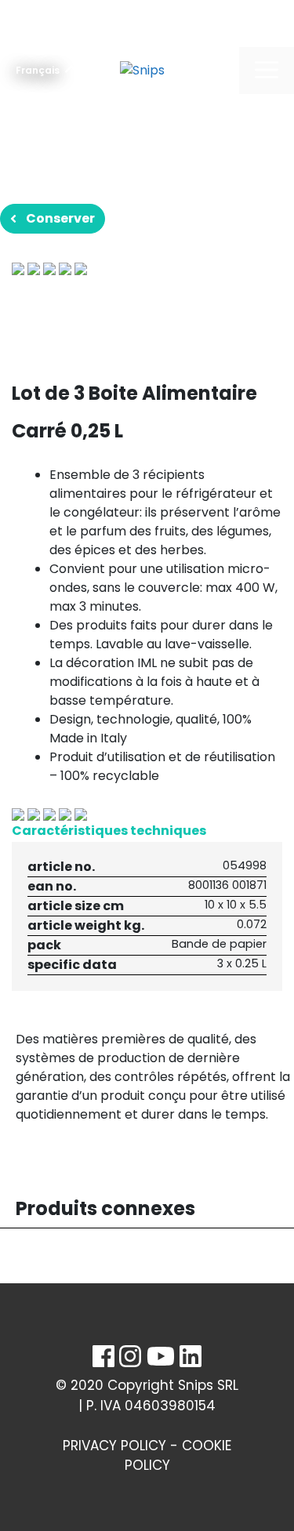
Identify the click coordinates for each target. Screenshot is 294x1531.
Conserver (60, 218)
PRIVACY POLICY (114, 1445)
